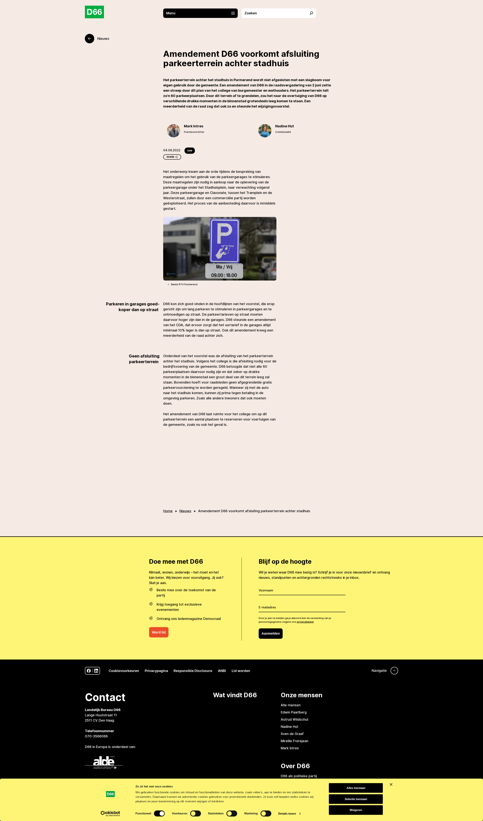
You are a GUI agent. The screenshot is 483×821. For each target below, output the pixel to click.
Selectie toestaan (356, 799)
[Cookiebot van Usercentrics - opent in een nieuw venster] (110, 813)
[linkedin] (96, 671)
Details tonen (287, 813)
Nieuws (185, 511)
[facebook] (89, 671)
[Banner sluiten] (391, 784)
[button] (202, 13)
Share (170, 156)
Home (168, 511)
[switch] (195, 813)
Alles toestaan (356, 787)
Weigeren (356, 810)
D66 (189, 150)
